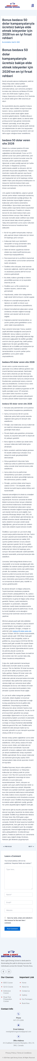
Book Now (25, 1003)
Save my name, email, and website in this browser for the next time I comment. (18, 920)
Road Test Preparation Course (7, 999)
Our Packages (27, 999)
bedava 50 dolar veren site (22, 631)
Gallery (24, 995)
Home (24, 983)
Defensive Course (7, 992)
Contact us (26, 991)
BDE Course (8, 983)
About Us (25, 987)
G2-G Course (8, 987)
